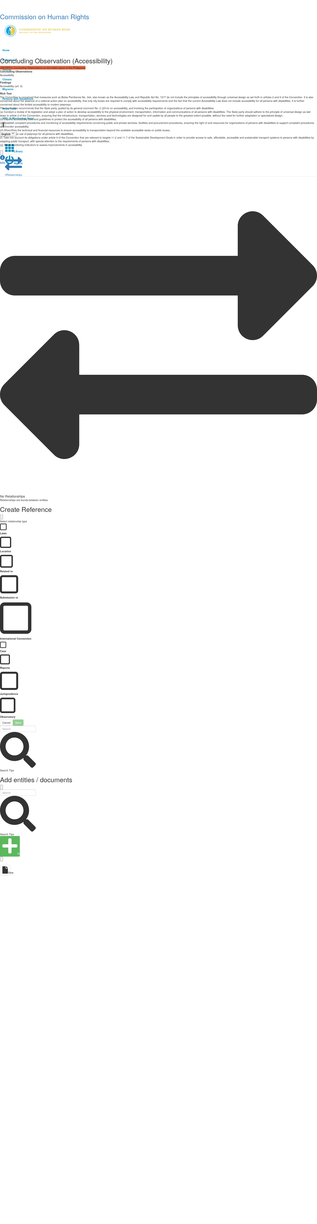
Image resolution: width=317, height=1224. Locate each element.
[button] (2, 159)
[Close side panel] (1, 152)
